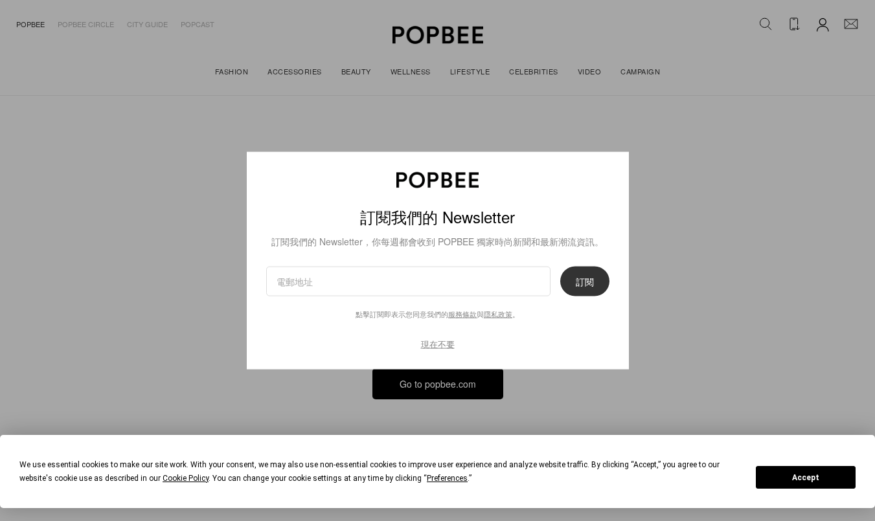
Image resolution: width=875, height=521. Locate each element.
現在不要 (438, 343)
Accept (805, 477)
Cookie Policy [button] (186, 478)
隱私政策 (498, 313)
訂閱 (585, 280)
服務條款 (462, 313)
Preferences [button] (447, 478)
